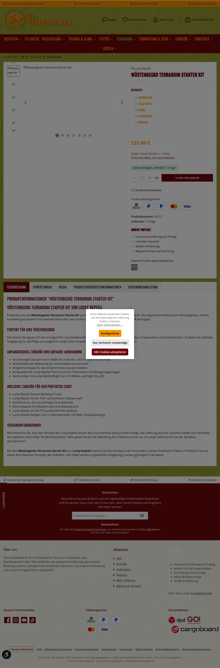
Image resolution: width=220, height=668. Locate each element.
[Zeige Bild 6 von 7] (84, 135)
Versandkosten (99, 657)
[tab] (16, 287)
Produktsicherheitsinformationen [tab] (97, 287)
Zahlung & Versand (128, 586)
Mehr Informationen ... (110, 325)
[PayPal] (149, 206)
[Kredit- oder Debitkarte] (180, 206)
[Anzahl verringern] (134, 178)
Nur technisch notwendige (110, 343)
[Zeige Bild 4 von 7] (73, 135)
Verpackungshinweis (87, 649)
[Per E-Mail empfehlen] (134, 267)
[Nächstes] (121, 102)
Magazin (121, 575)
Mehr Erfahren (125, 580)
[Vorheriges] (26, 102)
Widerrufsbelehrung (167, 649)
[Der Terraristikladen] (22, 57)
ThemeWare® (145, 661)
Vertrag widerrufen (21, 649)
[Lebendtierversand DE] (193, 620)
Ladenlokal (123, 569)
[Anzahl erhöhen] (149, 178)
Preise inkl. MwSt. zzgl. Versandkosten (153, 157)
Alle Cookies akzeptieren (110, 352)
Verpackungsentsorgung (196, 649)
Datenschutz (109, 649)
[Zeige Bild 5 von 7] (79, 135)
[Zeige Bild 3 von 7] (68, 135)
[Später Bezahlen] (161, 206)
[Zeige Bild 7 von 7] (90, 135)
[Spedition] (193, 629)
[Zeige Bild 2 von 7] (62, 135)
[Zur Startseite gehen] (37, 20)
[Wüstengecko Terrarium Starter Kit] (73, 102)
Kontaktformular (201, 593)
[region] (66, 102)
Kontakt (121, 564)
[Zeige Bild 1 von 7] (57, 135)
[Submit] (142, 515)
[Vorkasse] (136, 206)
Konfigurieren (110, 333)
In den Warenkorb (187, 178)
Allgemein (120, 549)
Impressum (126, 649)
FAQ (119, 558)
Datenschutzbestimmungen (91, 529)
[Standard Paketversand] (176, 620)
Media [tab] (63, 287)
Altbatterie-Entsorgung (58, 649)
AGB (148, 529)
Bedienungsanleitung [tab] (143, 287)
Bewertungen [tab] (42, 287)
